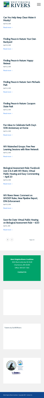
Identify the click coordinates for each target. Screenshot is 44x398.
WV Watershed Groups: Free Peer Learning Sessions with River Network (20, 148)
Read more (7, 27)
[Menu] (38, 4)
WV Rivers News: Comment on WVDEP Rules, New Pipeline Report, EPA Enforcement (20, 198)
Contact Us (29, 395)
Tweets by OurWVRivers (12, 328)
